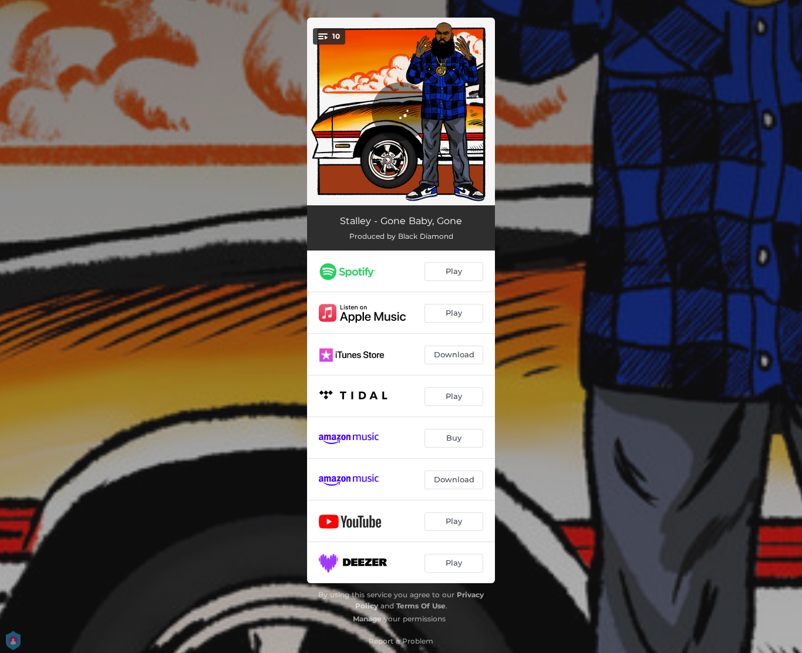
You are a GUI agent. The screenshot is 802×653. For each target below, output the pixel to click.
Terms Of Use (421, 605)
